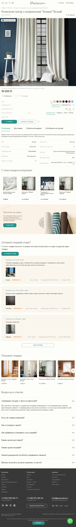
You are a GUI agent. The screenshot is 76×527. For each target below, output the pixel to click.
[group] (52, 101)
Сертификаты (56, 479)
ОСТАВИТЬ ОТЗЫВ (10, 253)
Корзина (70, 3)
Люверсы (59, 112)
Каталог (10, 8)
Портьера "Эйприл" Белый (28, 193)
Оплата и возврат (34, 128)
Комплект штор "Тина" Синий (15, 260)
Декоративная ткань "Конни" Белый (9, 193)
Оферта (54, 482)
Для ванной (4, 479)
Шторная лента (50, 112)
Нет (70, 109)
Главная (3, 8)
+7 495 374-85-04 (35, 498)
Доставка (18, 128)
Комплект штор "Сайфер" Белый (9, 380)
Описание (5, 128)
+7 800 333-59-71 (9, 498)
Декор (3, 489)
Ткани (3, 484)
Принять (38, 523)
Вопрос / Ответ (31, 482)
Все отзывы (38, 345)
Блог (28, 477)
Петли (65, 112)
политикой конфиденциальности (38, 520)
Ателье (29, 474)
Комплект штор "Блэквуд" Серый (16, 319)
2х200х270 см (66, 105)
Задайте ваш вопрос (36, 505)
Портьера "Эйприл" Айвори (65, 193)
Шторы (16, 8)
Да (66, 109)
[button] (2, 187)
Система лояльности (33, 489)
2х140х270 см (56, 105)
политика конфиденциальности (65, 514)
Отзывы (29, 487)
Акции (3, 474)
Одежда (3, 487)
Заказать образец (27, 121)
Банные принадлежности (9, 482)
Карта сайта (55, 484)
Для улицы (4, 492)
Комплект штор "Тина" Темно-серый (17, 290)
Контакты (55, 477)
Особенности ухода (54, 128)
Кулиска (71, 112)
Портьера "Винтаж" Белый (66, 379)
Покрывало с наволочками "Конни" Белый (47, 193)
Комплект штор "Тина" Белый (27, 380)
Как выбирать (31, 484)
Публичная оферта (48, 514)
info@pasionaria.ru (60, 498)
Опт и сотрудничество (59, 474)
